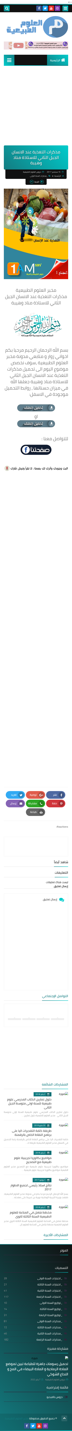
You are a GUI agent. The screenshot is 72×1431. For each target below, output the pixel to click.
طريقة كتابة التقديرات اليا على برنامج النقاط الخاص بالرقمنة (31, 1133)
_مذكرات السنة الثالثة (33, 1327)
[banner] (36, 48)
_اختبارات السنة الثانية (33, 1290)
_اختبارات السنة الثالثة (33, 1284)
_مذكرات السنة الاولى (39, 176)
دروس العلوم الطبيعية (55, 1379)
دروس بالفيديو (55, 1397)
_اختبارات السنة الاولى (33, 1278)
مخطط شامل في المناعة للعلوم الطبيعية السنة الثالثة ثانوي (30, 1214)
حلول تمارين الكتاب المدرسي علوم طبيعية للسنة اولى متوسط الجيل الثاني (29, 1103)
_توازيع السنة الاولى (33, 1302)
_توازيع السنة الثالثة (33, 1308)
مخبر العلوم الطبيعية (17, 1418)
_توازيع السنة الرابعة (33, 1315)
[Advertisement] (36, 107)
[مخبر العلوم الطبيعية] (36, 27)
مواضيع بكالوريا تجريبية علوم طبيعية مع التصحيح (32, 1160)
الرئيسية (55, 60)
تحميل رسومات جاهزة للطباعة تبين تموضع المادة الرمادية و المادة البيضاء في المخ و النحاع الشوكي (37, 1369)
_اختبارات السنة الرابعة (33, 1296)
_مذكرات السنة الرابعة (33, 1339)
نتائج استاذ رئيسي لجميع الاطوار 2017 (30, 1187)
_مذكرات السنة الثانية (33, 1333)
